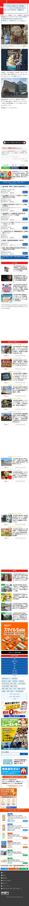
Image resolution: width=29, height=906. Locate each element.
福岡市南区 (21, 681)
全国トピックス (4, 15)
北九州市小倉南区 (21, 683)
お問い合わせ (4, 883)
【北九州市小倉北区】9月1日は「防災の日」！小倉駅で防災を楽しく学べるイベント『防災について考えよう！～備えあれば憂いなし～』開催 (20, 587)
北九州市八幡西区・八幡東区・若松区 (9, 686)
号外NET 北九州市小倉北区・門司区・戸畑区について (12, 888)
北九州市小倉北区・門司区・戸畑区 (9, 683)
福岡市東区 (15, 681)
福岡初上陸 (10, 306)
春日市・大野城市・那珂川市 (19, 688)
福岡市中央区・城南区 (6, 681)
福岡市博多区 (14, 678)
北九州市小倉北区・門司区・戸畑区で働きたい (14, 182)
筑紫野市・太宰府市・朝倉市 (7, 691)
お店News (25, 15)
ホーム (3, 872)
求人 (15, 15)
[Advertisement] (14, 325)
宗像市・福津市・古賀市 (7, 688)
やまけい (8, 308)
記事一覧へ (14, 165)
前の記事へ (6, 165)
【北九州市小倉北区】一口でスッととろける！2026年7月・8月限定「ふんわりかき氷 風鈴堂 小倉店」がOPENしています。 (20, 475)
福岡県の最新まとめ (6, 678)
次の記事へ (22, 165)
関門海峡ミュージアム (23, 306)
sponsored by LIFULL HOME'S (14, 810)
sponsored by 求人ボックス (15, 183)
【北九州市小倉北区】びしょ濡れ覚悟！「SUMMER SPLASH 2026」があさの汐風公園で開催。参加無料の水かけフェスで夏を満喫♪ (20, 532)
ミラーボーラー (4, 306)
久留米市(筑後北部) (19, 691)
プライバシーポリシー (6, 885)
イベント (3, 308)
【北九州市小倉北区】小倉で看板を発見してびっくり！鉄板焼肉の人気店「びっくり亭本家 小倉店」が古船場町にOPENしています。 (20, 519)
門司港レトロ (15, 306)
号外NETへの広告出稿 (6, 880)
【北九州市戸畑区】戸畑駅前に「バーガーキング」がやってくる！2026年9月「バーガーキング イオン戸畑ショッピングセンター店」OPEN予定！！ (20, 377)
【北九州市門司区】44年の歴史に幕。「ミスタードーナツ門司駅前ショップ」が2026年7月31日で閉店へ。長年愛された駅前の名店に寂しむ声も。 (20, 350)
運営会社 (4, 875)
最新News (10, 15)
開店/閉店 (20, 15)
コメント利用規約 (24, 160)
